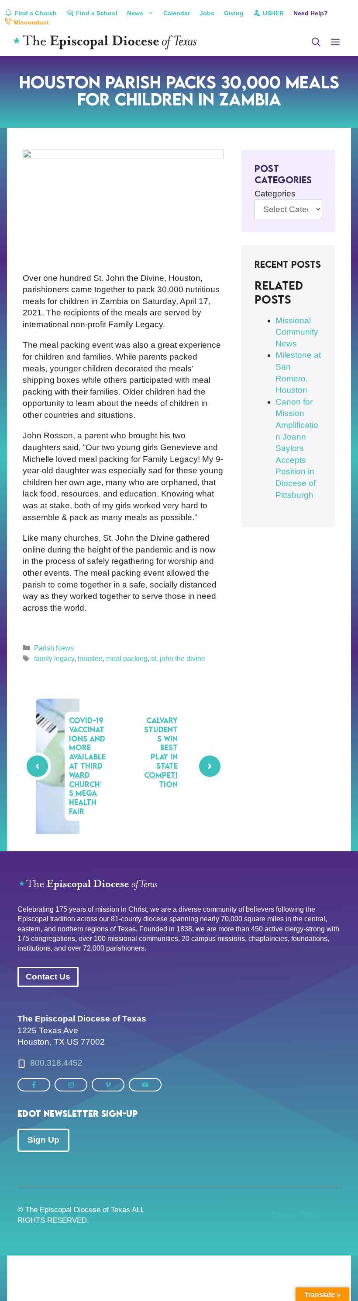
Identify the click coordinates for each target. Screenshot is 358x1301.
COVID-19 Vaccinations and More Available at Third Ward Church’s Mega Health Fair (87, 766)
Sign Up (43, 1139)
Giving (234, 13)
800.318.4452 (56, 1062)
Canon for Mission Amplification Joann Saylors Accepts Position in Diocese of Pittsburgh (296, 448)
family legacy (54, 658)
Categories (275, 193)
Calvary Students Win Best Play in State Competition (161, 752)
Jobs (207, 13)
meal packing (127, 658)
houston (90, 658)
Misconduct (30, 22)
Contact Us (48, 976)
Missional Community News (296, 332)
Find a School (95, 13)
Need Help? (310, 13)
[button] (316, 42)
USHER (272, 13)
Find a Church (35, 13)
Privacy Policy (295, 1214)
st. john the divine (178, 658)
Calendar (176, 13)
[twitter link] (33, 1084)
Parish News (54, 648)
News (135, 13)
